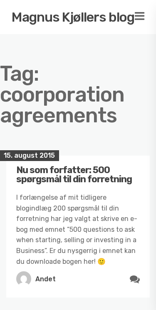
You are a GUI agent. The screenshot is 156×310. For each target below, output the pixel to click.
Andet (45, 279)
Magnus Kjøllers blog (73, 17)
